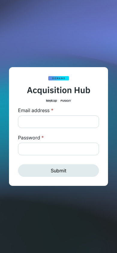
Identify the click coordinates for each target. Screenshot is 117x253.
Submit (58, 171)
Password (31, 138)
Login (52, 110)
